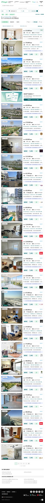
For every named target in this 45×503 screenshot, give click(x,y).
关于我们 (3, 491)
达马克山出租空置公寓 (6, 482)
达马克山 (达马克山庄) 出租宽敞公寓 (30, 481)
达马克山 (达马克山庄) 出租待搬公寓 (30, 482)
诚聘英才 (8, 491)
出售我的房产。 (17, 2)
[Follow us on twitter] (34, 492)
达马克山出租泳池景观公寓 (7, 481)
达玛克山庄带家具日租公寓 (7, 473)
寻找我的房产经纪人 (10, 2)
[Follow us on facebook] (31, 492)
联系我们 (14, 491)
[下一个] (29, 463)
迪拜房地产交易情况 (28, 2)
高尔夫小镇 (22, 26)
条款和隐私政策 (5, 493)
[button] (4, 11)
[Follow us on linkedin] (37, 492)
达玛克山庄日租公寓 (27, 472)
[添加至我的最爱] (21, 55)
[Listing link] (22, 39)
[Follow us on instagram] (39, 492)
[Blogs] (34, 2)
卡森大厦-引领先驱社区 (6, 26)
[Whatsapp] (36, 54)
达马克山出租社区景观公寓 (29, 479)
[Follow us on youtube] (42, 492)
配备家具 (12, 21)
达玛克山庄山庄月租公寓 (6, 472)
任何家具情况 (5, 21)
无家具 (17, 21)
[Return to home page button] (4, 2)
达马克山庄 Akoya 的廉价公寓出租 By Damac (10, 479)
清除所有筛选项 (38, 14)
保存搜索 (42, 14)
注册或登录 (41, 2)
